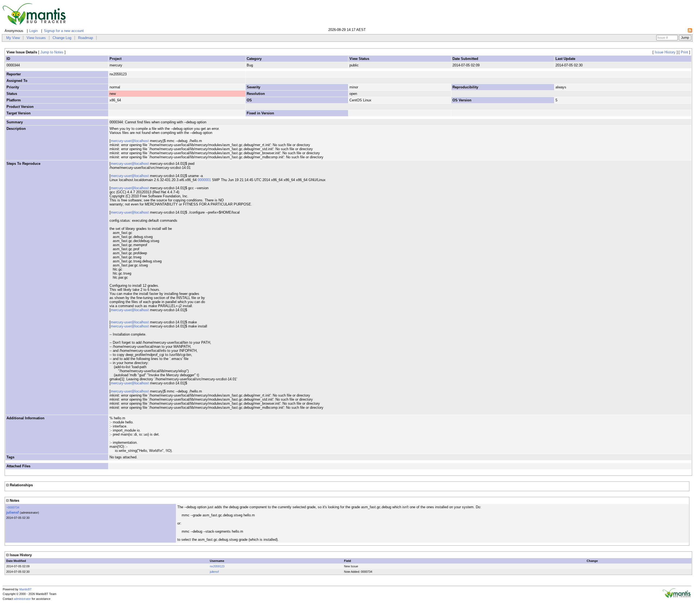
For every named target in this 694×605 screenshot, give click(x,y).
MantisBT (25, 589)
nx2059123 (217, 566)
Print (684, 52)
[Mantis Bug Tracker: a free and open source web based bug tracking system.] (676, 596)
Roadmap (85, 38)
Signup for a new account (64, 31)
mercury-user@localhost (130, 141)
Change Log (62, 38)
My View (13, 38)
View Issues (36, 38)
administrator (22, 598)
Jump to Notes (51, 52)
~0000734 (12, 507)
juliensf (12, 512)
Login (33, 31)
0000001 (204, 180)
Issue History (665, 52)
